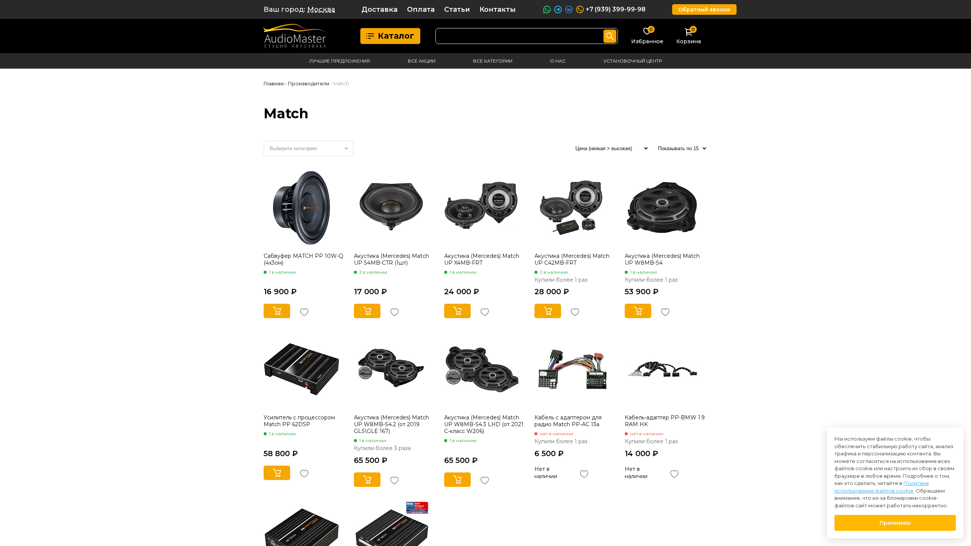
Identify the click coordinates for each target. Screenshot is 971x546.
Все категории (492, 61)
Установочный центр (632, 61)
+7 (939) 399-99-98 (616, 9)
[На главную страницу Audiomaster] (295, 36)
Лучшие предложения (339, 61)
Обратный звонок (704, 9)
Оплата (421, 9)
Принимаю (895, 522)
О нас (558, 61)
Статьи (457, 9)
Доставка (379, 9)
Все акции (421, 61)
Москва (321, 9)
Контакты (497, 9)
